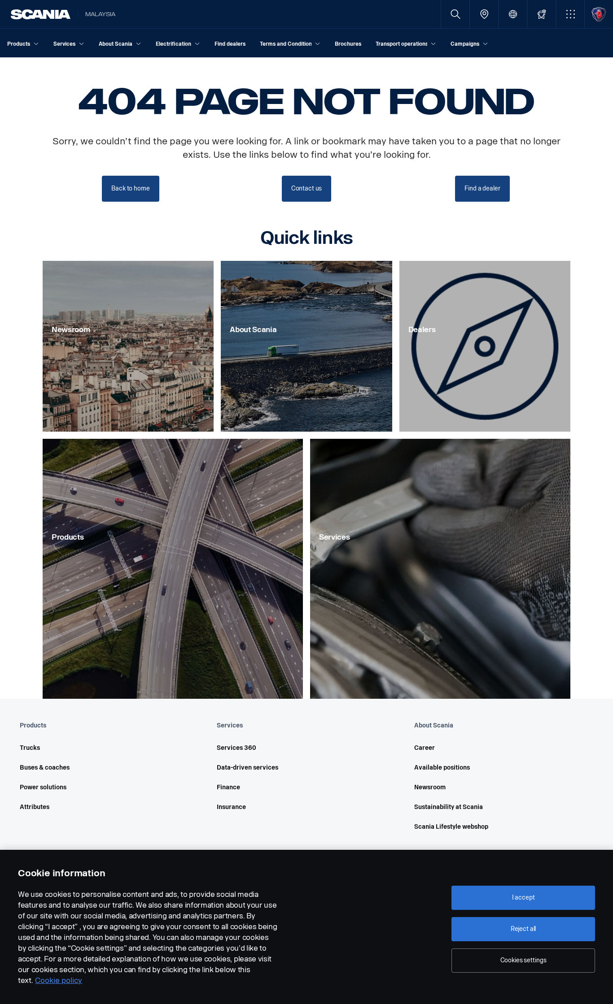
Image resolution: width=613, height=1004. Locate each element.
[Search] (455, 14)
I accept (523, 897)
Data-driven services (247, 767)
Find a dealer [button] (482, 188)
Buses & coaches (45, 767)
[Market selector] (513, 14)
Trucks (30, 748)
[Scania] (40, 14)
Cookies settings (523, 960)
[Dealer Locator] (484, 14)
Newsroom (430, 787)
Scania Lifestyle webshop (451, 827)
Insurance (231, 807)
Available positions (442, 767)
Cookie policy (58, 980)
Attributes (34, 807)
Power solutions (43, 787)
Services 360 (236, 748)
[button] (570, 14)
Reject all (523, 929)
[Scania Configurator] (541, 14)
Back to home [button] (130, 188)
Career (424, 748)
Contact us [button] (306, 188)
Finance (228, 787)
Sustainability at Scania (448, 807)
